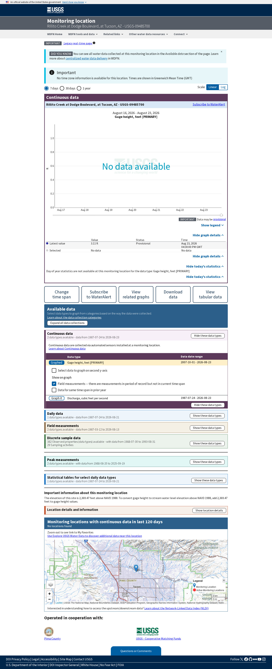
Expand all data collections (67, 323)
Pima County (52, 638)
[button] (136, 568)
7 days (54, 88)
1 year (86, 88)
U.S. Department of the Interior (27, 665)
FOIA (120, 665)
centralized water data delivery (87, 58)
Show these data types (207, 415)
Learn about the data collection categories (74, 317)
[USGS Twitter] (241, 660)
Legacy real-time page (78, 43)
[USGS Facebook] (246, 660)
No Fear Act (107, 665)
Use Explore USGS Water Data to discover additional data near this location (94, 536)
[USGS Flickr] (255, 660)
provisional (219, 219)
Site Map (66, 659)
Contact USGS (83, 659)
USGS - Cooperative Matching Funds (158, 638)
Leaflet (59, 602)
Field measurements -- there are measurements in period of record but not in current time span (121, 384)
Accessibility (49, 659)
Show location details (209, 510)
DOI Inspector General (64, 665)
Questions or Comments (136, 651)
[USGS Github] (250, 660)
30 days (70, 88)
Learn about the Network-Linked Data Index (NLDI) (176, 608)
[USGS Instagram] (264, 660)
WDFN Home (54, 34)
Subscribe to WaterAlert (209, 104)
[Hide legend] (223, 580)
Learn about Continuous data (67, 348)
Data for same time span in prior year (82, 390)
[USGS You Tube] (259, 660)
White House (89, 665)
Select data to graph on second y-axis (82, 370)
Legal (35, 659)
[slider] (221, 215)
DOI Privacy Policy (18, 659)
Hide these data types (207, 335)
